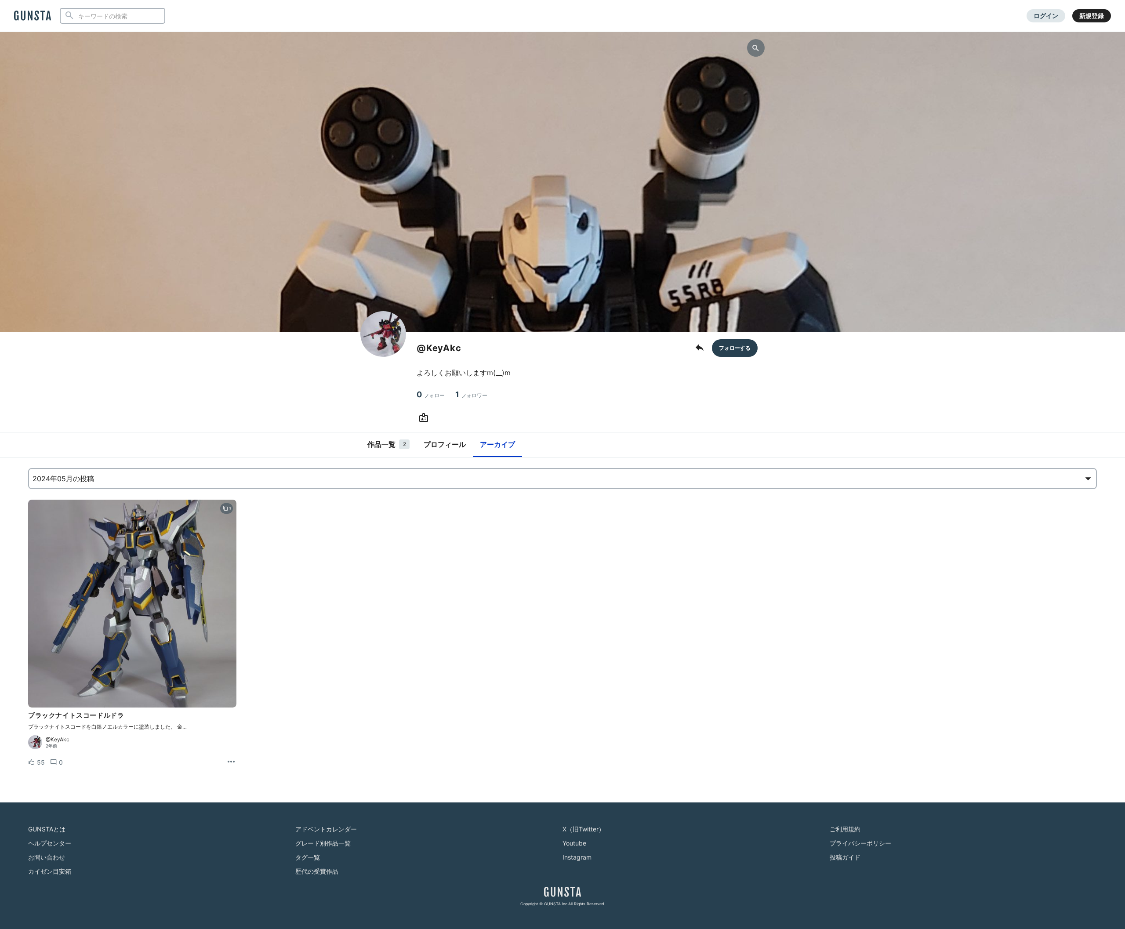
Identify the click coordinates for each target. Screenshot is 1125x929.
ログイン (1046, 15)
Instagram (577, 857)
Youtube (574, 843)
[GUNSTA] (32, 16)
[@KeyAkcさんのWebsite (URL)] (425, 418)
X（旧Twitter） (583, 829)
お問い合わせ (46, 857)
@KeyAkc (57, 740)
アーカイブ (497, 444)
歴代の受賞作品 (316, 871)
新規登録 (1091, 15)
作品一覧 (386, 444)
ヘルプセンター (49, 843)
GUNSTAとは (46, 829)
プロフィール (445, 444)
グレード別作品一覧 (323, 843)
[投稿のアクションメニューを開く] (231, 762)
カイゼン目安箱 (49, 871)
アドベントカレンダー (326, 829)
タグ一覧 (307, 857)
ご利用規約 (845, 829)
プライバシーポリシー (860, 843)
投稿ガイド (845, 857)
